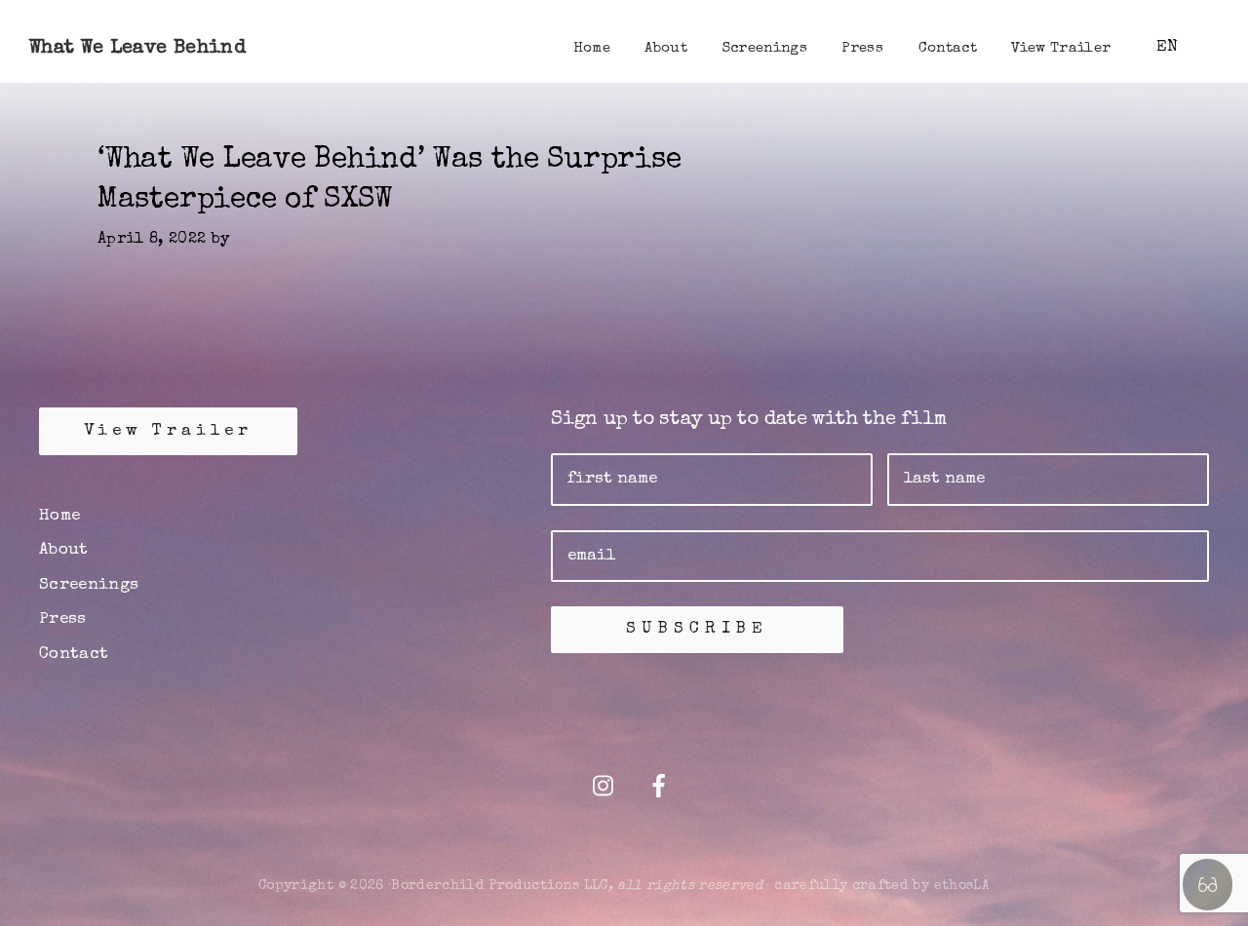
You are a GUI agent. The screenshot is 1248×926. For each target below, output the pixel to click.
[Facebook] (659, 788)
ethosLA (962, 886)
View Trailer (168, 431)
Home (59, 516)
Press (63, 619)
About (64, 550)
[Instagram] (603, 788)
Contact (73, 654)
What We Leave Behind (137, 48)
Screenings (89, 585)
